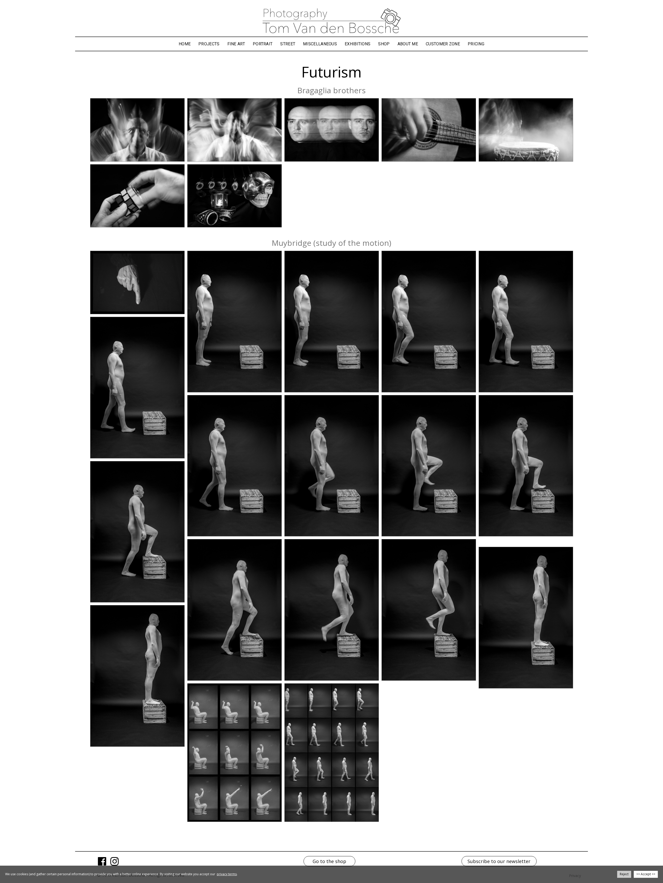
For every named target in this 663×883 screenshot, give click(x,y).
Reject (624, 874)
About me (408, 43)
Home (185, 43)
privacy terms (227, 874)
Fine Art (236, 43)
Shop (384, 43)
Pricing (476, 43)
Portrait (262, 43)
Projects (208, 43)
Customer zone (443, 43)
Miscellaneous (320, 43)
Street (287, 43)
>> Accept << (645, 874)
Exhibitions (357, 43)
